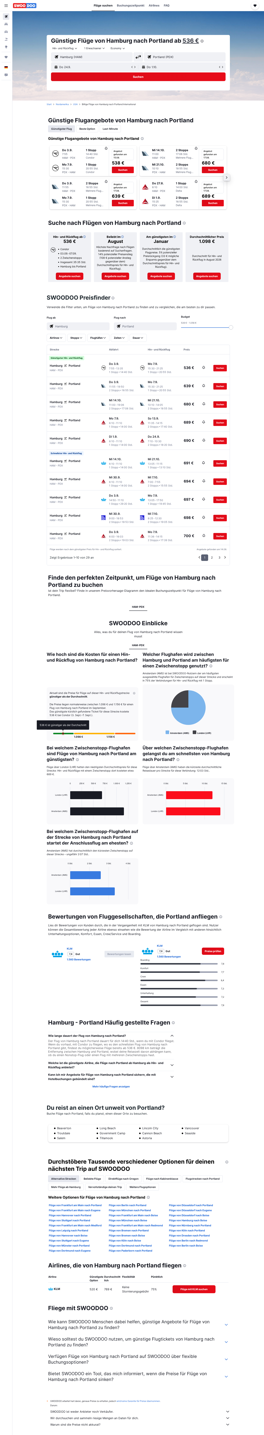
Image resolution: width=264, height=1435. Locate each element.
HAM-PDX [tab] (138, 606)
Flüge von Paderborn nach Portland (130, 1250)
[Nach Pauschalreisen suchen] (6, 39)
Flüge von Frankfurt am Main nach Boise (133, 1215)
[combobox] (65, 48)
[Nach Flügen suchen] (6, 16)
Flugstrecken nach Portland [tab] (203, 1178)
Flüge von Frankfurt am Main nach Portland (75, 1205)
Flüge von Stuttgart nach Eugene (69, 1240)
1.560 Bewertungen (79, 959)
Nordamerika (62, 104)
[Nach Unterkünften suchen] (6, 24)
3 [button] (219, 557)
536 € (190, 40)
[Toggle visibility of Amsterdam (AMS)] (177, 732)
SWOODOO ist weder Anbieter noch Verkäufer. (81, 1411)
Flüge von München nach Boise (128, 1220)
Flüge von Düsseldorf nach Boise (189, 1215)
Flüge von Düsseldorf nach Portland (191, 1205)
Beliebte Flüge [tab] (92, 1178)
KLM (69, 948)
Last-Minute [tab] (110, 128)
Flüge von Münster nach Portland (69, 1245)
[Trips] (6, 57)
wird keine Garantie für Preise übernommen (138, 1401)
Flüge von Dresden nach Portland (189, 1235)
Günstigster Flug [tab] (61, 128)
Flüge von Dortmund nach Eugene (70, 1250)
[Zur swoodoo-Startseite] (24, 5)
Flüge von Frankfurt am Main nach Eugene (74, 1210)
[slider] (231, 327)
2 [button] (212, 557)
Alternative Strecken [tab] (63, 1178)
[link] (69, 276)
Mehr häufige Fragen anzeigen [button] (111, 1086)
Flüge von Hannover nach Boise (68, 1235)
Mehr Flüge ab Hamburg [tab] (66, 1187)
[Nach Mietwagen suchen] (6, 31)
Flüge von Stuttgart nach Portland (69, 1220)
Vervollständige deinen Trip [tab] (105, 1187)
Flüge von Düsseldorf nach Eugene (190, 1210)
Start (49, 104)
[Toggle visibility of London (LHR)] (202, 732)
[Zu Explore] (6, 46)
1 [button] (204, 557)
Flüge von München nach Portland (130, 1210)
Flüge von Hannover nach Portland (70, 1215)
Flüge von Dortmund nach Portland (130, 1245)
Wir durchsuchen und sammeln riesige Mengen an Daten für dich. (94, 1418)
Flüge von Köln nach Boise (125, 1240)
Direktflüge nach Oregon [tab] (123, 1178)
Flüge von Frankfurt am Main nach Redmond (136, 1225)
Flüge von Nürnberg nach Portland (190, 1225)
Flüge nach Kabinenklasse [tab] (162, 1178)
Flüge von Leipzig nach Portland (68, 1230)
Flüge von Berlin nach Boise (186, 1245)
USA (75, 104)
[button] (6, 6)
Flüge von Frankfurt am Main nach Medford (75, 1225)
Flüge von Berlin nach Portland (127, 1205)
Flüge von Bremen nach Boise (127, 1235)
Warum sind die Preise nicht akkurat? (75, 1424)
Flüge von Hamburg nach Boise (188, 1220)
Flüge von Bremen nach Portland (129, 1230)
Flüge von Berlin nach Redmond (188, 1240)
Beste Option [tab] (87, 128)
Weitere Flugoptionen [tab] (142, 1187)
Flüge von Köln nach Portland (187, 1230)
